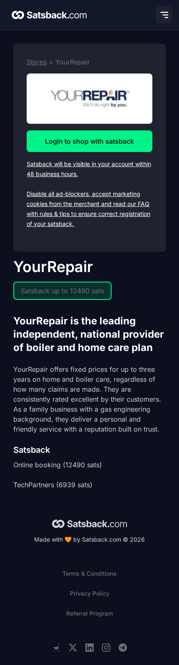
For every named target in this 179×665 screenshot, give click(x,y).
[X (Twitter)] (73, 647)
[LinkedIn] (89, 647)
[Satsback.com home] (49, 14)
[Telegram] (123, 647)
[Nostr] (56, 647)
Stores (37, 62)
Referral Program (89, 613)
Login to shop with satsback (89, 141)
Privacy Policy (89, 593)
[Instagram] (106, 647)
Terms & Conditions (89, 573)
